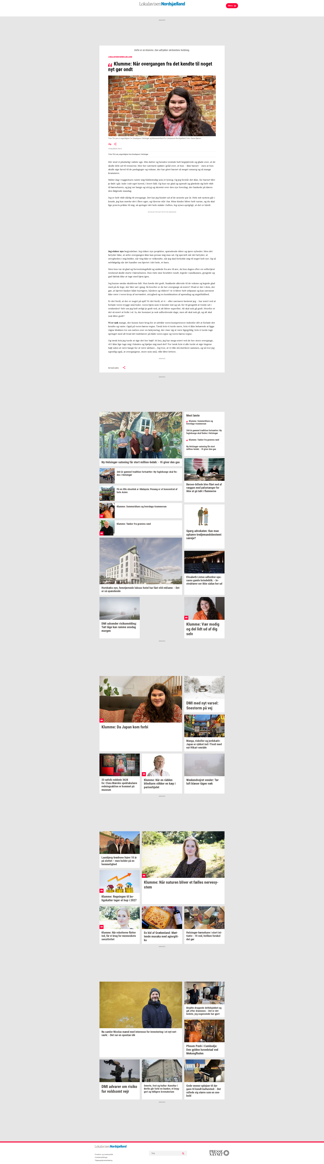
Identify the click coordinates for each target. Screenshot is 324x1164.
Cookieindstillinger (101, 1157)
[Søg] (183, 1153)
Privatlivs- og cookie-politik (104, 1154)
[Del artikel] (115, 144)
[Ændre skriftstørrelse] (109, 144)
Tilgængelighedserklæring (103, 1160)
